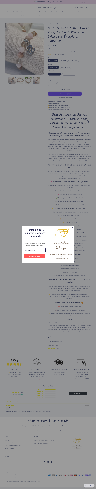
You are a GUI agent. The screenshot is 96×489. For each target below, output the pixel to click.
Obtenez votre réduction (34, 256)
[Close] (72, 227)
